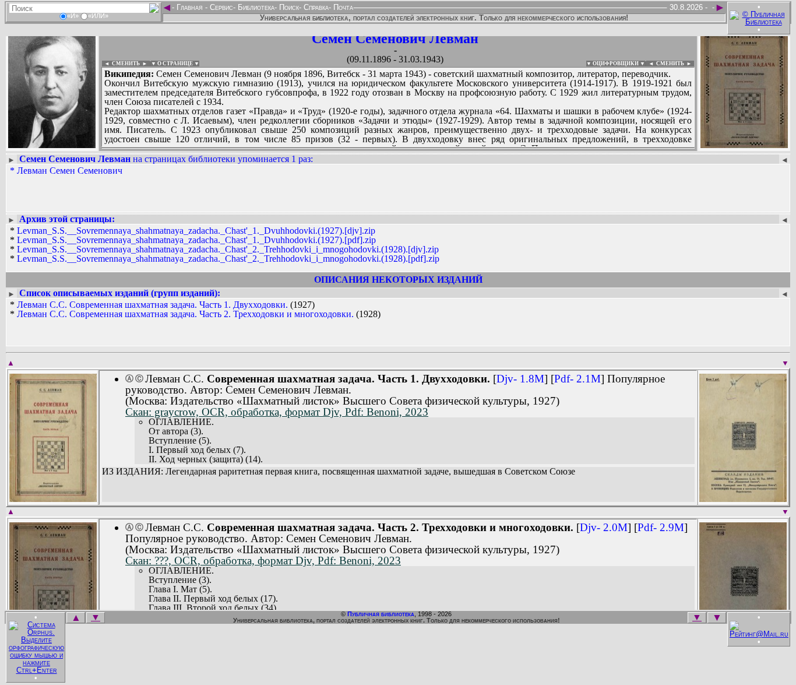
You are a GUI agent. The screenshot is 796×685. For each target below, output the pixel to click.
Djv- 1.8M (520, 379)
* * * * (224, 245)
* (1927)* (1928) (195, 309)
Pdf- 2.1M (577, 379)
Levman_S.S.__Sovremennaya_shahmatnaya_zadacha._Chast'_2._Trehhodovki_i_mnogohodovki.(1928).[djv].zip (228, 249)
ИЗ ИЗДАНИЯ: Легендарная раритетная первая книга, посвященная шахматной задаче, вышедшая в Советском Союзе (338, 471)
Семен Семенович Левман (395, 38)
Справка (315, 7)
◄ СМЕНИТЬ (121, 63)
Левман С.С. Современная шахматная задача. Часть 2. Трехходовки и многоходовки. (185, 314)
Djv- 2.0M (604, 527)
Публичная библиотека (380, 613)
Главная (189, 7)
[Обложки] (744, 144)
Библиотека (254, 7)
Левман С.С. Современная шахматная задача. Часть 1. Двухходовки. (152, 305)
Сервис (220, 7)
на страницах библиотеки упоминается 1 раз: (166, 159)
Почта (342, 7)
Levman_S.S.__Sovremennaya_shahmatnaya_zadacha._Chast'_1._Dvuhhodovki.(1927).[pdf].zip (196, 240)
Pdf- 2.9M (660, 527)
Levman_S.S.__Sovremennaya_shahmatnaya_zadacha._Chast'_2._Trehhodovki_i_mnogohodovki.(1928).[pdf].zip (228, 259)
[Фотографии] (52, 144)
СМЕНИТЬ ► (675, 63)
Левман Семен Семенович (69, 170)
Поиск (288, 7)
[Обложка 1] (53, 498)
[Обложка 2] (743, 498)
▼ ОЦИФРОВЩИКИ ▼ (615, 63)
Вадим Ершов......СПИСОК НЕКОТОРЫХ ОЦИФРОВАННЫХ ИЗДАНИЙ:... (384, 148)
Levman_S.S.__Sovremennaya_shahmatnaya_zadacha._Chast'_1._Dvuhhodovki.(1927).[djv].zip (196, 231)
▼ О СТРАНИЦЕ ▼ (175, 63)
